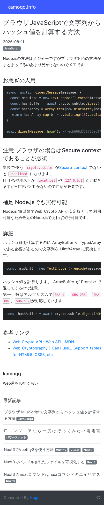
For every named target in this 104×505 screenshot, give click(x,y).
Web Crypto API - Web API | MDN (43, 341)
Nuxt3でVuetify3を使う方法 (48, 449)
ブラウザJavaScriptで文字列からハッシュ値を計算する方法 (52, 415)
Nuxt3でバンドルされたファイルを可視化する (50, 461)
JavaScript (12, 48)
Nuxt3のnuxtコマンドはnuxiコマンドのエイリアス (52, 477)
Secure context (73, 167)
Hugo (35, 497)
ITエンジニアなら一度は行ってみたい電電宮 (52, 433)
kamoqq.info (21, 7)
